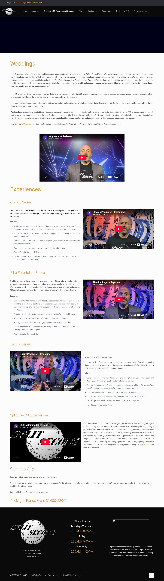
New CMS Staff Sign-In (71, 575)
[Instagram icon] (159, 3)
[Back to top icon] (151, 575)
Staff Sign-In (53, 575)
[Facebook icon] (150, 3)
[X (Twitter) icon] (153, 3)
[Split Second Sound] (9, 11)
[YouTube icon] (156, 3)
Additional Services (28, 124)
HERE (146, 445)
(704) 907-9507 (12, 3)
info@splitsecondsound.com (31, 3)
